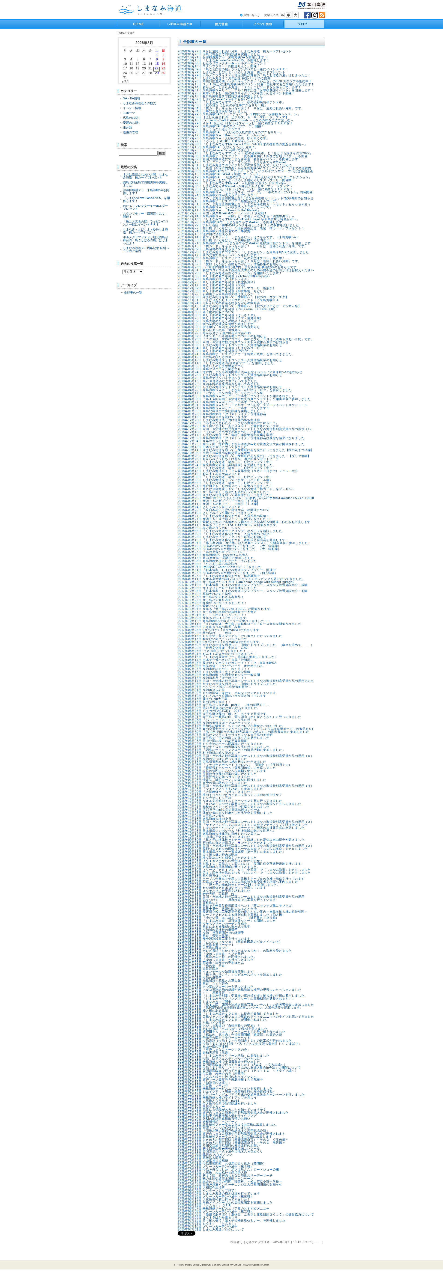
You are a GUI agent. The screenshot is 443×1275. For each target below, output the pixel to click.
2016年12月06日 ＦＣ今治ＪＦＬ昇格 (204, 797)
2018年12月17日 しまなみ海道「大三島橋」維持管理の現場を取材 (225, 435)
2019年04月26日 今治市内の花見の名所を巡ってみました (219, 384)
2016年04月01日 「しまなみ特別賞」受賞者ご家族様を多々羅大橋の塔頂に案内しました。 (243, 995)
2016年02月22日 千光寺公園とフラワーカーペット (214, 1037)
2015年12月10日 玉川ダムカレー (201, 1106)
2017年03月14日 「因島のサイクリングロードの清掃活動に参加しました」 (231, 750)
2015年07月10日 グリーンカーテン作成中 (208, 1226)
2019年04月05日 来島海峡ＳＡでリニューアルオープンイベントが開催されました (236, 396)
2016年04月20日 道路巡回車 (198, 968)
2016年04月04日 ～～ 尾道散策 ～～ (206, 992)
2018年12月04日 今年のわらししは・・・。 (209, 441)
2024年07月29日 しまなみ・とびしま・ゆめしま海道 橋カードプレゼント (231, 72)
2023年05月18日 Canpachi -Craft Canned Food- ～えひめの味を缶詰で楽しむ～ (236, 120)
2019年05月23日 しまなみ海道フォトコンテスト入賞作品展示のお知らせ (230, 375)
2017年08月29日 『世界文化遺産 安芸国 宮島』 (214, 648)
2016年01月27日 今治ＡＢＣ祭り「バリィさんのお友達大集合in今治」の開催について (239, 1067)
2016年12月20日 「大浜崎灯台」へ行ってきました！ (216, 792)
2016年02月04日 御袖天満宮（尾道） (204, 1052)
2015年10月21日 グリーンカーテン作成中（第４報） (216, 1166)
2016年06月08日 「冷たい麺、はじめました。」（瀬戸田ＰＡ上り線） (228, 917)
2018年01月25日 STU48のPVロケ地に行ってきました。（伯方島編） (228, 573)
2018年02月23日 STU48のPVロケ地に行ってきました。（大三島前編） (229, 549)
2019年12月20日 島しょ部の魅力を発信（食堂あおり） (217, 282)
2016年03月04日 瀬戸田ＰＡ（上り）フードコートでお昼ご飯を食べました (231, 1031)
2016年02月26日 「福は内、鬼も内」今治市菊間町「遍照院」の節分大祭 (230, 1034)
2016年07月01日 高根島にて (198, 902)
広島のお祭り (132, 117)
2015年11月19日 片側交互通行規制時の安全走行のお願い (219, 1145)
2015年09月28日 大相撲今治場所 (201, 1187)
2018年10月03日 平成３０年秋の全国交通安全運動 (214, 453)
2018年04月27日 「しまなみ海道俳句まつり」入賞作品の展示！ (223, 516)
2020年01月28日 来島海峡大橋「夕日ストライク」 (214, 279)
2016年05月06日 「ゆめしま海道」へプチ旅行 (211, 953)
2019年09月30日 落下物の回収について (206, 312)
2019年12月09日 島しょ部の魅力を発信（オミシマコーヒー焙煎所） (227, 288)
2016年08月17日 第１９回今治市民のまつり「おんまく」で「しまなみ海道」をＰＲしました (244, 872)
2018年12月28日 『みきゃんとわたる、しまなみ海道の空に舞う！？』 (228, 423)
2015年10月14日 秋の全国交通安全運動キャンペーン (216, 1178)
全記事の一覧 (133, 292)
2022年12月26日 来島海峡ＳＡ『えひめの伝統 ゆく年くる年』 (223, 138)
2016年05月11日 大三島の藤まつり (203, 947)
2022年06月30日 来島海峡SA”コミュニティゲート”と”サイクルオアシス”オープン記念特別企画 (245, 171)
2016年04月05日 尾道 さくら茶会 (203, 983)
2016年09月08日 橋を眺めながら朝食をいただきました (217, 857)
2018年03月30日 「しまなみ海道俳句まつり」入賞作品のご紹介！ (225, 534)
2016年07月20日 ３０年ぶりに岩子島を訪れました (214, 890)
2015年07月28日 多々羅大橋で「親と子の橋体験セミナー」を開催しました (231, 1220)
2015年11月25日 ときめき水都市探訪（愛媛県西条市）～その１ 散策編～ (231, 1142)
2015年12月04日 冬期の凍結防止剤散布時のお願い (214, 1118)
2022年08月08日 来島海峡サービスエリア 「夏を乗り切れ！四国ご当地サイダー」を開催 (243, 156)
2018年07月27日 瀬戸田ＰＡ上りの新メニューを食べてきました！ (225, 486)
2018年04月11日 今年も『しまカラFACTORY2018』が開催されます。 (228, 525)
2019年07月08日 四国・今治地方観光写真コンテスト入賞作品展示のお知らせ (233, 342)
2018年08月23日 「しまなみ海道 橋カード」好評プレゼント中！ (225, 468)
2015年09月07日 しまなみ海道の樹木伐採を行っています (219, 1193)
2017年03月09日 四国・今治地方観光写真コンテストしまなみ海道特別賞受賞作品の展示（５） (246, 756)
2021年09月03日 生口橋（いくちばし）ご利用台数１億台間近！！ (225, 240)
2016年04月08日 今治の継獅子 (200, 977)
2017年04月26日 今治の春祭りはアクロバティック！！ (217, 723)
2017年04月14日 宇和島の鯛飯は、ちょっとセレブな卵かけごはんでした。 (231, 726)
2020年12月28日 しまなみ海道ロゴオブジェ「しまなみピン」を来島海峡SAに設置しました (243, 252)
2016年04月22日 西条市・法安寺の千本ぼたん (211, 962)
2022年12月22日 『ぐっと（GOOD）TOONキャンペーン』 (220, 141)
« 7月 (125, 81)
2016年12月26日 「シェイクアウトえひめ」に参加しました (220, 789)
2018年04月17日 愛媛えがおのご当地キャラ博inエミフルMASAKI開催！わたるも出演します (244, 522)
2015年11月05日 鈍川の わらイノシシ (205, 1154)
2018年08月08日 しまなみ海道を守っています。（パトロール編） (225, 480)
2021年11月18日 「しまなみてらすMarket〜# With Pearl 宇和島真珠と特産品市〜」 (238, 219)
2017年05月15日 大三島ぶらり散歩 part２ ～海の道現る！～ (223, 705)
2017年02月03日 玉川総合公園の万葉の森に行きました (217, 774)
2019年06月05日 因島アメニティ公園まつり (209, 369)
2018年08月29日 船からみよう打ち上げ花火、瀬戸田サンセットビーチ (228, 459)
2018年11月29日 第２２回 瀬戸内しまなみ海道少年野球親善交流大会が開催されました (241, 444)
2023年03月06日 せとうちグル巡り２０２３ (209, 129)
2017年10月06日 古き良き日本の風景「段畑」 (211, 627)
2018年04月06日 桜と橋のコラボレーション (209, 528)
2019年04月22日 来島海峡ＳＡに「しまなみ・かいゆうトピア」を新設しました (235, 390)
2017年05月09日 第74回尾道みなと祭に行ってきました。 (219, 708)
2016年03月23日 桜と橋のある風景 (203, 1010)
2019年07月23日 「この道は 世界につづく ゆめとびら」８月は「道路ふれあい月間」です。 (246, 339)
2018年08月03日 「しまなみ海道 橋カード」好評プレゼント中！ (225, 483)
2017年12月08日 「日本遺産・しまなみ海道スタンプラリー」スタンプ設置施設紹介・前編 (243, 591)
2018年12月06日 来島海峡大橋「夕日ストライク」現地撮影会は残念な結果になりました (241, 438)
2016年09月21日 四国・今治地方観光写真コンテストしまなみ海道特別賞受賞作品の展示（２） (246, 845)
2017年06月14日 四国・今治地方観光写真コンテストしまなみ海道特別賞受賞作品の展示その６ (246, 681)
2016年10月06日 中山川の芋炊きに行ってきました (214, 836)
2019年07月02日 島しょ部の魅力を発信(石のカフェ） (216, 351)
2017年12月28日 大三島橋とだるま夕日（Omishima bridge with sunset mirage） (237, 582)
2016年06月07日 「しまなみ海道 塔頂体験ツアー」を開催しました (227, 920)
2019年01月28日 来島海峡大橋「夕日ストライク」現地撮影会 (222, 414)
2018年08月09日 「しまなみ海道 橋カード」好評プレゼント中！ (225, 477)
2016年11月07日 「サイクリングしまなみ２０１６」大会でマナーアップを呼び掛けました (243, 824)
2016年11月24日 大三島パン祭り (201, 815)
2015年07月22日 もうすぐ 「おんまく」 (208, 1223)
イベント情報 (132, 108)
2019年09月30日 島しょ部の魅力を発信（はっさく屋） (217, 315)
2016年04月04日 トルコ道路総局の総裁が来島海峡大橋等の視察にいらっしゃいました (239, 989)
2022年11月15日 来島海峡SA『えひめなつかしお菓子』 (218, 147)
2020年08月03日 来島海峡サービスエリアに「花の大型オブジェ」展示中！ (231, 258)
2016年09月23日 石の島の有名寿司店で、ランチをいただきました (225, 842)
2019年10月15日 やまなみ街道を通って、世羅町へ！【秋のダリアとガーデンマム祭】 (239, 306)
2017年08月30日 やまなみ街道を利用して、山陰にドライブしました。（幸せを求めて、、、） (246, 645)
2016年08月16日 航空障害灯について (204, 875)
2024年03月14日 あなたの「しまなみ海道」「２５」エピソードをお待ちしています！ (239, 87)
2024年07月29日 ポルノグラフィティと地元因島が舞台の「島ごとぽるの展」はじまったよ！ (244, 75)
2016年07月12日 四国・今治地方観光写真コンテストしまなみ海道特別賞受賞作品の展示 (241, 896)
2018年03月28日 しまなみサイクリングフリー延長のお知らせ (222, 537)
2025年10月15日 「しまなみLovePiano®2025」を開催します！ (223, 60)
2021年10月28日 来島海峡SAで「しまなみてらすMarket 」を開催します (230, 222)
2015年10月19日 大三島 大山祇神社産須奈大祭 (212, 1172)
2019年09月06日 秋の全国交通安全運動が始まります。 (217, 324)
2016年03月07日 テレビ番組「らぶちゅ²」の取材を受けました (222, 1028)
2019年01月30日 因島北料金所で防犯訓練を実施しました (219, 411)
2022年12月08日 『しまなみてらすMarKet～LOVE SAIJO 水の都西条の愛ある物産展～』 (243, 144)
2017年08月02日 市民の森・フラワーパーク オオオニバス (220, 666)
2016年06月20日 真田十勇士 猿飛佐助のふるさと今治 (217, 908)
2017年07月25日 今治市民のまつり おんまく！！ (214, 669)
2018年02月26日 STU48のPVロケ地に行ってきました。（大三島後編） (229, 546)
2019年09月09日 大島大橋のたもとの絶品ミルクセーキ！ (219, 321)
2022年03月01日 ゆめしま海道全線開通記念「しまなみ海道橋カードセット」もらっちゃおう (244, 204)
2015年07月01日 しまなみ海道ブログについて (211, 1229)
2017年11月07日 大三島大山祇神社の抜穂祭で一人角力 (217, 612)
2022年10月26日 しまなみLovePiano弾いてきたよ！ (215, 150)
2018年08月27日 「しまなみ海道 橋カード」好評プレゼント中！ (225, 462)
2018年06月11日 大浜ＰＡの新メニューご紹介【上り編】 (219, 504)
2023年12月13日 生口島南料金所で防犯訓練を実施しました (220, 96)
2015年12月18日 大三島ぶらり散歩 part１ (209, 1100)
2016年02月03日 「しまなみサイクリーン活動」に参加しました (223, 1055)
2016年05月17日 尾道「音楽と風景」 (204, 935)
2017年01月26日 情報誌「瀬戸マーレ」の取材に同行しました (222, 780)
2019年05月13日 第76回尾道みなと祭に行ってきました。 (219, 381)
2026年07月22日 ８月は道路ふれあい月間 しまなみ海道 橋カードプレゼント (235, 51)
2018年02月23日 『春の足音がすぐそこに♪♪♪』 (212, 552)
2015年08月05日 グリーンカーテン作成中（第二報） (216, 1211)
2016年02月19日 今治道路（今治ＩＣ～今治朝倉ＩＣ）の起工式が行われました (235, 1040)
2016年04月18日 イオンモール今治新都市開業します (216, 971)
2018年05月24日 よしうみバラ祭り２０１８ (209, 507)
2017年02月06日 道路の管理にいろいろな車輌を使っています (222, 771)
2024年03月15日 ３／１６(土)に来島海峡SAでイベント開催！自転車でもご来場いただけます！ (246, 84)
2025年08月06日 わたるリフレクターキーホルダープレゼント (222, 63)
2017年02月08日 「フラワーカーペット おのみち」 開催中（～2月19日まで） (235, 765)
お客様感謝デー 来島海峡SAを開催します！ (146, 191)
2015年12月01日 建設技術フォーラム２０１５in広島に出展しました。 (228, 1124)
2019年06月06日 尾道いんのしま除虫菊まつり (211, 366)
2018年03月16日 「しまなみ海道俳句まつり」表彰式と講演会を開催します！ (233, 540)
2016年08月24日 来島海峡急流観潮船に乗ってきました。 (219, 866)
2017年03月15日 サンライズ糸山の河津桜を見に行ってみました (223, 747)
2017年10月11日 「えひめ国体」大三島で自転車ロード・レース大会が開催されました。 (241, 624)
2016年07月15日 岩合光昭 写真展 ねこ (208, 893)
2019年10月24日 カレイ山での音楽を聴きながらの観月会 (219, 303)
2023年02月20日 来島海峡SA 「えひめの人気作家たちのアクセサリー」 (230, 132)
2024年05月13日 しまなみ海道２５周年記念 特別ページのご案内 (224, 78)
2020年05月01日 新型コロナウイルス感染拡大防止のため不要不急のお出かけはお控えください (246, 270)
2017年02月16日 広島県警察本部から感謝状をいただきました (222, 762)
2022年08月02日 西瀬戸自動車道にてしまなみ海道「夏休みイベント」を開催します (238, 159)
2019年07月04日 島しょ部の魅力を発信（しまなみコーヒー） (222, 348)
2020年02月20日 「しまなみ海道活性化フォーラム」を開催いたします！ (230, 273)
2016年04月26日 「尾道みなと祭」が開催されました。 (217, 956)
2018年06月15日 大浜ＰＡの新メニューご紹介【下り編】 (219, 501)
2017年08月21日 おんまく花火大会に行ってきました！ (217, 654)
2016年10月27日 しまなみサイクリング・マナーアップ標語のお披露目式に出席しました (241, 827)
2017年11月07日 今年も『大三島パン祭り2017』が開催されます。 (225, 609)
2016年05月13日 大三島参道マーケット (206, 944)
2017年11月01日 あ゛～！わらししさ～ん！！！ (212, 615)
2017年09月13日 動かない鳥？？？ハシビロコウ (212, 639)
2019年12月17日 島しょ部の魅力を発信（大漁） (212, 285)
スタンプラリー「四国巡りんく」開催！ (145, 215)
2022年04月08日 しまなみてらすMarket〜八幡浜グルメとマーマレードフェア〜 (235, 186)
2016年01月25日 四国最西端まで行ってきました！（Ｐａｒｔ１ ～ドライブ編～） (238, 1070)
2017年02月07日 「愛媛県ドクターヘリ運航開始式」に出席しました (227, 768)
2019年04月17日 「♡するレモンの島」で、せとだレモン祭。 (222, 393)
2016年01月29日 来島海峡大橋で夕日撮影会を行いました (219, 1061)
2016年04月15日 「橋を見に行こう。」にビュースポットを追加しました (230, 974)
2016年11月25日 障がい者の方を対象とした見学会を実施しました (225, 812)
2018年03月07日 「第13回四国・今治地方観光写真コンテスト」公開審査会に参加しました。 (244, 543)
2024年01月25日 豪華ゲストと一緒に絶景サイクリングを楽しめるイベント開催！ (236, 93)
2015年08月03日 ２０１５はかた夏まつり (208, 1217)
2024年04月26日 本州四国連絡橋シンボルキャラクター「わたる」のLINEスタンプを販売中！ (245, 81)
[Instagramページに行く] (314, 15)
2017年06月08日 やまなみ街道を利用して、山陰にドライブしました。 (228, 684)
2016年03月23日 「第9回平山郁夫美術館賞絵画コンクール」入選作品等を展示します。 (240, 1007)
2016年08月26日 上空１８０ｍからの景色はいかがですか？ (220, 860)
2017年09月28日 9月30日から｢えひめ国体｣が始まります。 (220, 630)
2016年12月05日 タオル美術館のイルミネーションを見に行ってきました (230, 800)
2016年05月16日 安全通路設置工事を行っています (214, 938)
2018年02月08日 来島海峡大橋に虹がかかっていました (217, 561)
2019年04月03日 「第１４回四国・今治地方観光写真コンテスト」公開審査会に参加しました (244, 399)
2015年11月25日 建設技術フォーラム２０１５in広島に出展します (225, 1136)
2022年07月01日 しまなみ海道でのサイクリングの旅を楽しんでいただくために (235, 165)
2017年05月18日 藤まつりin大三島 (202, 699)
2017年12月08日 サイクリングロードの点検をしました (217, 588)
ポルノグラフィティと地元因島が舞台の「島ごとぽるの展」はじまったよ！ (145, 240)
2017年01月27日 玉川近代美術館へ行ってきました (214, 777)
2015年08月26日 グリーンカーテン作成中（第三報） (216, 1196)
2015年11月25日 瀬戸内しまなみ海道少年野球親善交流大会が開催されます (231, 1133)
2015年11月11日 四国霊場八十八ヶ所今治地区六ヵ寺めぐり (220, 1151)
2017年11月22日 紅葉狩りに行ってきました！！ (212, 603)
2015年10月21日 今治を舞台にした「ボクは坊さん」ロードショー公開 (228, 1169)
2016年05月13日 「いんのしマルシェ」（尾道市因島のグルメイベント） (230, 941)
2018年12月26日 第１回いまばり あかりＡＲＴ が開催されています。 (230, 426)
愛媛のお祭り (132, 122)
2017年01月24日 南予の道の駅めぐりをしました (212, 783)
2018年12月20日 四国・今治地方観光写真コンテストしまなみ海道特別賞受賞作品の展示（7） (245, 429)
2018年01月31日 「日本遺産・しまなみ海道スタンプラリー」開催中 (227, 570)
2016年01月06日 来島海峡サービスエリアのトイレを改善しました (225, 1088)
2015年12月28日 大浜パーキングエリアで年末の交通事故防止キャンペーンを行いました (241, 1094)
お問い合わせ (251, 15)
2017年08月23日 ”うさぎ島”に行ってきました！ (212, 651)
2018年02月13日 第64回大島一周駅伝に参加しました (216, 558)
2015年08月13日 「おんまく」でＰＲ (204, 1205)
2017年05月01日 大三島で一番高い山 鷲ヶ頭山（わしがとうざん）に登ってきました (239, 717)
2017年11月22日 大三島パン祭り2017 (205, 600)
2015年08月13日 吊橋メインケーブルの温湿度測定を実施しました (225, 1202)
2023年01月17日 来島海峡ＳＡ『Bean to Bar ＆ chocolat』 (223, 135)
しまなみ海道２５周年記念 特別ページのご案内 (146, 249)
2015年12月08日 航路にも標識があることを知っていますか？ (222, 1109)
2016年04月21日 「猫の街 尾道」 (203, 965)
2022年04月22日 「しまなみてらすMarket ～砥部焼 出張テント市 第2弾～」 (234, 183)
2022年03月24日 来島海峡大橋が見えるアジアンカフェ (217, 195)
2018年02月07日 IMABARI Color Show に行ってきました (221, 567)
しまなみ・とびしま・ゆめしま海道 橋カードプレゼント (145, 231)
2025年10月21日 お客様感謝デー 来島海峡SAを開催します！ (223, 57)
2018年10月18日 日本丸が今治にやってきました (212, 447)
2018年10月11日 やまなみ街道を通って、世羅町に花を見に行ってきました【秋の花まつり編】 (246, 450)
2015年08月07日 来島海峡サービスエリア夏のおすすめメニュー (223, 1208)
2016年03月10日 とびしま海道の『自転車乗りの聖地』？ (219, 1025)
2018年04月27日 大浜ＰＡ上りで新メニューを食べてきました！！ (225, 519)
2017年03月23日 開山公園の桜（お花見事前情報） (214, 741)
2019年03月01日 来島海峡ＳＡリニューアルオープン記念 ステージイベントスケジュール (243, 405)
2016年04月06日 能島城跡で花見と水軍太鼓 (209, 980)
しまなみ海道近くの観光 (139, 103)
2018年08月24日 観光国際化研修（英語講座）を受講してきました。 (227, 465)
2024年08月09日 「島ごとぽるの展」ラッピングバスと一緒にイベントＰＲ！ (233, 69)
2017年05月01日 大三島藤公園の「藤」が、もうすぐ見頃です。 (223, 714)
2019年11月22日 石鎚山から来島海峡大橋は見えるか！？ (219, 294)
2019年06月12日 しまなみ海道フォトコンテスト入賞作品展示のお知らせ (230, 360)
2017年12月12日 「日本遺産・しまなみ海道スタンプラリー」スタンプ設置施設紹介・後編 (243, 585)
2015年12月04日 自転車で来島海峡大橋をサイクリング (217, 1115)
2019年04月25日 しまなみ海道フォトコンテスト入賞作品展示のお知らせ (230, 387)
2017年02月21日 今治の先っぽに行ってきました (212, 759)
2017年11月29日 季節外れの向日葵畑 (204, 594)
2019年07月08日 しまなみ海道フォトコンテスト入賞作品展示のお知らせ (230, 345)
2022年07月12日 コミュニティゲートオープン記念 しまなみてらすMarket (232, 162)
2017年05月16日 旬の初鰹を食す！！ (204, 702)
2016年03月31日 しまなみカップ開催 (204, 1001)
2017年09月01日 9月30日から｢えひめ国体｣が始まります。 (220, 642)
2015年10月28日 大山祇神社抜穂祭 (203, 1160)
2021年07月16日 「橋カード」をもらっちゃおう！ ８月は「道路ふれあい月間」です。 (243, 246)
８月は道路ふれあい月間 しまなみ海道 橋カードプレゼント (145, 176)
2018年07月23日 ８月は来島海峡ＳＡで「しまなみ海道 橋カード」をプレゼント (236, 489)
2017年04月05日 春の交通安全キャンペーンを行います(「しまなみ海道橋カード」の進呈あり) (245, 729)
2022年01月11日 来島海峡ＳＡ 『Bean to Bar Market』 (219, 210)
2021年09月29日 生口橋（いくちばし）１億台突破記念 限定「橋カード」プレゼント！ (241, 228)
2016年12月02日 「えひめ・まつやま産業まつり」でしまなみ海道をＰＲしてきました (239, 803)
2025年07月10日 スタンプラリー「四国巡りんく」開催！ (219, 66)
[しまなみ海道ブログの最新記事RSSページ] (322, 15)
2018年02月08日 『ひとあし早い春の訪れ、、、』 (214, 564)
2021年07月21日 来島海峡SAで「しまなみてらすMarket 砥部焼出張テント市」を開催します (244, 243)
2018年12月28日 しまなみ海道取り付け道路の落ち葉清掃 (219, 420)
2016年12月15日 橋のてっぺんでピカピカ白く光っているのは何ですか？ (230, 795)
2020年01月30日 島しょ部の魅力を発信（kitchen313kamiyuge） (225, 276)
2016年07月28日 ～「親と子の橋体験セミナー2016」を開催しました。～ (230, 884)
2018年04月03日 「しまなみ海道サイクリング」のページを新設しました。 (231, 531)
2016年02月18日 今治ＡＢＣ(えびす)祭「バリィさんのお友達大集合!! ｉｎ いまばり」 (240, 1043)
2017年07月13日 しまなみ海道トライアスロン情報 (214, 672)
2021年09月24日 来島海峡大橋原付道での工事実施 (214, 231)
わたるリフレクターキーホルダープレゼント (145, 207)
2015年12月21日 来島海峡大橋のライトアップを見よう (217, 1097)
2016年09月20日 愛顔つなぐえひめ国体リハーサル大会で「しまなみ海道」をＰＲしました (243, 848)
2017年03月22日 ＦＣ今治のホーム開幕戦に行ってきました (220, 744)
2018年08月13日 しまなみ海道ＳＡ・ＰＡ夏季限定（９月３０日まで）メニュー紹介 (238, 471)
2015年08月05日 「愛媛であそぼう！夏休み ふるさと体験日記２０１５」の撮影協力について (246, 1214)
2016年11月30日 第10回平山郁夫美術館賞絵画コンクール (219, 809)
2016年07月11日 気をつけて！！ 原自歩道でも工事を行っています (227, 899)
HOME (121, 33)
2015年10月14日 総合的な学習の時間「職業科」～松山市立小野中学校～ (230, 1181)
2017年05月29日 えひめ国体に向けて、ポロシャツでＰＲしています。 (228, 693)
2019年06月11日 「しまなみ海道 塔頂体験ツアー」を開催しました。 (227, 363)
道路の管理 (130, 132)
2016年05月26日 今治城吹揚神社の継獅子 (209, 929)
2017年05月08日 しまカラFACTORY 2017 (209, 711)
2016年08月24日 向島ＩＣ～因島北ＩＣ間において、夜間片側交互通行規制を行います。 (241, 863)
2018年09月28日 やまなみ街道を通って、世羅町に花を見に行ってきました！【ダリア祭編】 (244, 456)
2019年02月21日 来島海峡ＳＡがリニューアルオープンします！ (223, 408)
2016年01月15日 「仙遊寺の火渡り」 (204, 1082)
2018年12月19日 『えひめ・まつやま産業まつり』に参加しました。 (227, 432)
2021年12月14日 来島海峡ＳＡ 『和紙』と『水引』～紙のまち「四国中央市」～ (236, 216)
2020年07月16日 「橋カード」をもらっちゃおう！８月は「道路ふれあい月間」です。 (239, 261)
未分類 (127, 127)
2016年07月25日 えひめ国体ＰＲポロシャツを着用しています (222, 887)
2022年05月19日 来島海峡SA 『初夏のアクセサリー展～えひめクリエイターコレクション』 (245, 177)
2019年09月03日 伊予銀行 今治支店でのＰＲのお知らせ (219, 327)
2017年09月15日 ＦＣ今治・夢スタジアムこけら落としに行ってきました (230, 636)
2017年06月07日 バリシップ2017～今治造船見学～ (214, 687)
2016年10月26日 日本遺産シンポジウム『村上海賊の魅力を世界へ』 (227, 830)
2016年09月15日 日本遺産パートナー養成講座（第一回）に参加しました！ (231, 851)
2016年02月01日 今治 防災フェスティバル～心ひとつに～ (220, 1058)
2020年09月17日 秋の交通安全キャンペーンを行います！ (219, 255)
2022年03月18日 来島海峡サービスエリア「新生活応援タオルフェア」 (228, 201)
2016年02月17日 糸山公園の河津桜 (203, 1046)
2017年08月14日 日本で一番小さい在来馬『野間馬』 (216, 660)
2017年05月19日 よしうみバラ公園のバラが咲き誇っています (222, 696)
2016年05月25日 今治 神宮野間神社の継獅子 (211, 932)
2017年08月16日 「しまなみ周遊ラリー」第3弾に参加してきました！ (228, 657)
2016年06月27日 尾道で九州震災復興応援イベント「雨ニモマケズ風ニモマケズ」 (236, 905)
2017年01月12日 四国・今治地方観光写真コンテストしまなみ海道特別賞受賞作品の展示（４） (246, 786)
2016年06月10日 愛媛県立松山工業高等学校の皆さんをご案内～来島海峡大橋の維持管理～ (243, 911)
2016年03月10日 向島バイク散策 (201, 1022)
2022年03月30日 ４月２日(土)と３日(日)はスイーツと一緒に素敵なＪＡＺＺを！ (235, 189)
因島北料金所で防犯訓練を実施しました (145, 184)
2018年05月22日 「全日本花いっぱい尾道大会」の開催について (223, 510)
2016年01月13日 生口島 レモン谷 (203, 1085)
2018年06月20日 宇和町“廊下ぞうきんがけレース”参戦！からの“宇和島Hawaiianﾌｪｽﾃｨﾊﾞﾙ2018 (246, 498)
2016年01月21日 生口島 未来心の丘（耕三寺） (212, 1073)
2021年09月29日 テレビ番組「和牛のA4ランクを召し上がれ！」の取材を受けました (238, 225)
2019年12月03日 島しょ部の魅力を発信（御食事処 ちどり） (222, 291)
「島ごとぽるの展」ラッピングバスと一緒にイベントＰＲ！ (145, 223)
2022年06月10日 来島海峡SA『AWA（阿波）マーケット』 (220, 174)
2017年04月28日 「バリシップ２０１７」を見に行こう (217, 720)
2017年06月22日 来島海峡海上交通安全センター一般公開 (219, 675)
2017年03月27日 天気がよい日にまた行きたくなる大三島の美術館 (225, 735)
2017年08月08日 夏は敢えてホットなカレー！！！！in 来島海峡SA (227, 663)
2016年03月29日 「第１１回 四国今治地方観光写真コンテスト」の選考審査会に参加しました (246, 1004)
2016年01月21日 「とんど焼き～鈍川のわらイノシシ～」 (219, 1076)
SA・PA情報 (131, 98)
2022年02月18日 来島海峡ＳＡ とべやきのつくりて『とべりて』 (225, 207)
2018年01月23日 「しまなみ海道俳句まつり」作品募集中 (219, 576)
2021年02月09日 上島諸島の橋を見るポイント (211, 249)
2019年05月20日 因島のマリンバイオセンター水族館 (216, 378)
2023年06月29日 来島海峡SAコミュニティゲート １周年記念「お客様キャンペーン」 (239, 114)
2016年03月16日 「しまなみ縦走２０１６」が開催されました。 (223, 1019)
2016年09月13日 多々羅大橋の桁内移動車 (208, 854)
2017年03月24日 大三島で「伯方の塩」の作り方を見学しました (223, 738)
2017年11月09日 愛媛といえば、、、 (204, 606)
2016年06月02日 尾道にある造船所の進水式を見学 (214, 926)
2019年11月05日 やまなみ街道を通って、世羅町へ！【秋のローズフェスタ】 (233, 297)
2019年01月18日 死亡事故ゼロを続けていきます (212, 417)
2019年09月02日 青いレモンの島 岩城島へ (209, 330)
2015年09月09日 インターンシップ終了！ (208, 1190)
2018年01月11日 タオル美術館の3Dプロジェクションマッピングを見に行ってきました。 (241, 579)
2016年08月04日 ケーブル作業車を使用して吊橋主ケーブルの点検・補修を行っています (241, 878)
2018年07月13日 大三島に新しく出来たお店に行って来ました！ (223, 492)
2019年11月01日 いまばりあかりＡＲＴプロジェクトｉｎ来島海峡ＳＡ (228, 300)
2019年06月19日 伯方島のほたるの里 (204, 357)
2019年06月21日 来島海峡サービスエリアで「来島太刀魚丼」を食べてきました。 (236, 354)
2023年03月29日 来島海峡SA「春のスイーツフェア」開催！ (221, 126)
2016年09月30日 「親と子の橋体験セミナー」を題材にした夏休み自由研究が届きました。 (243, 839)
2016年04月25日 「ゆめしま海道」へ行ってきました (216, 959)
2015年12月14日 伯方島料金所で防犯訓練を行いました (217, 1103)
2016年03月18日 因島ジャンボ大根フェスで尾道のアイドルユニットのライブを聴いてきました (246, 1016)
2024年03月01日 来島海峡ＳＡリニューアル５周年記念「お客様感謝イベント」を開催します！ (246, 90)
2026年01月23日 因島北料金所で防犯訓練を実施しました (219, 54)
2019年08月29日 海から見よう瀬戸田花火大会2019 (214, 333)
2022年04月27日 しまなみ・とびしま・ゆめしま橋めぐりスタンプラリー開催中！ (236, 180)
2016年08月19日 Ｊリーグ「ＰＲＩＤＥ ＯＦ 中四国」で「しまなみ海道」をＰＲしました (244, 869)
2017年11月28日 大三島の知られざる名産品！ (211, 597)
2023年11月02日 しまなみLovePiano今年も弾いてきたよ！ (220, 99)
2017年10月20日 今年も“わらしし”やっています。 (213, 618)
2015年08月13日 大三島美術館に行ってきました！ (214, 1199)
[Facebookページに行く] (307, 15)
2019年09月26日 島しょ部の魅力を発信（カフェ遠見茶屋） (220, 318)
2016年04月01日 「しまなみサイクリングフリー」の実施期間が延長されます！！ (236, 998)
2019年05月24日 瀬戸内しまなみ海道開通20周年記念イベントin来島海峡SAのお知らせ (240, 372)
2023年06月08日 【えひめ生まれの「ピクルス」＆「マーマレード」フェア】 (233, 117)
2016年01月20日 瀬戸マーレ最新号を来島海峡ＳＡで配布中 (220, 1079)
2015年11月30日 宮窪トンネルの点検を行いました (214, 1127)
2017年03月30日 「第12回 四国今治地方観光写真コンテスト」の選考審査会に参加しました (243, 732)
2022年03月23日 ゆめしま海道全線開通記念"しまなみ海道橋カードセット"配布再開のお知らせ (245, 198)
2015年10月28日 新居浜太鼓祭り (201, 1157)
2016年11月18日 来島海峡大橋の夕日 (204, 818)
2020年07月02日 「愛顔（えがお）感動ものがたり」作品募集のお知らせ (230, 264)
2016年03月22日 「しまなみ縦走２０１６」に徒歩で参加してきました (228, 1013)
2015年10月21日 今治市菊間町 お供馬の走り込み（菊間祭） (222, 1163)
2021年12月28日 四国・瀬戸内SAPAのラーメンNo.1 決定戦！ (222, 213)
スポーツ (129, 113)
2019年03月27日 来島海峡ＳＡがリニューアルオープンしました (223, 402)
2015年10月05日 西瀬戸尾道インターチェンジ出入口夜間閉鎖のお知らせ (230, 1184)
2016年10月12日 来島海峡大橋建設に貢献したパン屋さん (219, 833)
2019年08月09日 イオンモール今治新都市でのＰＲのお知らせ (222, 336)
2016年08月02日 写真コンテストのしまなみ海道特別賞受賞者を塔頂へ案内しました (238, 881)
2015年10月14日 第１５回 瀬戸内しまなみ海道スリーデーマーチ (225, 1175)
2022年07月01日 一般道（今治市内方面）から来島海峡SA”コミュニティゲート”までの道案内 (244, 168)
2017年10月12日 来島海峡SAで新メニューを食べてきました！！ (224, 621)
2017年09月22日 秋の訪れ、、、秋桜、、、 (209, 633)
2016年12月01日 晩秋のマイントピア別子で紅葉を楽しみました (223, 806)
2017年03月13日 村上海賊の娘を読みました (209, 753)
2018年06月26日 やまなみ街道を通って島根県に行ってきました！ (225, 495)
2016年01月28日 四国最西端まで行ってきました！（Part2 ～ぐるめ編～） (232, 1064)
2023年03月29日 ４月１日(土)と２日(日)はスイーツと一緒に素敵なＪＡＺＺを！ (235, 123)
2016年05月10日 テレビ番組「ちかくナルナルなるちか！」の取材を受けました (235, 950)
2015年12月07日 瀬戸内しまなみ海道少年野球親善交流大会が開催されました (233, 1112)
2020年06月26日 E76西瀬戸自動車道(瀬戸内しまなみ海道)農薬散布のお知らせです (237, 267)
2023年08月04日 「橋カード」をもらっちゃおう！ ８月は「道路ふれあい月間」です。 (241, 108)
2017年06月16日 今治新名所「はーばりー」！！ (212, 678)
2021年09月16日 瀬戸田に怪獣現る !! (204, 234)
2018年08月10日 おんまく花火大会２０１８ (209, 474)
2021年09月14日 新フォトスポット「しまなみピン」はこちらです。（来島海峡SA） (238, 237)
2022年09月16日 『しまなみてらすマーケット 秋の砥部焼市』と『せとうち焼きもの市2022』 (245, 153)
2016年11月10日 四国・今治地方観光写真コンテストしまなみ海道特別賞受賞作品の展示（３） (246, 821)
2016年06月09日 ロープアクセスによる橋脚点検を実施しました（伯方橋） (231, 914)
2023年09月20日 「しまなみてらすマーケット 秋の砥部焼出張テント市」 (231, 102)
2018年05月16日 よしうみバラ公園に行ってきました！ (217, 513)
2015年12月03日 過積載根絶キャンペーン (208, 1121)
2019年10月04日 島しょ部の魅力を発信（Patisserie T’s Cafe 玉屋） (227, 309)
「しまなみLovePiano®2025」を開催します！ (146, 199)
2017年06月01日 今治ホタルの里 (201, 690)
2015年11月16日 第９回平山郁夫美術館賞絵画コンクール (219, 1148)
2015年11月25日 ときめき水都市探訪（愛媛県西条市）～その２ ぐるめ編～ (233, 1139)
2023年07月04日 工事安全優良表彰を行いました (212, 111)
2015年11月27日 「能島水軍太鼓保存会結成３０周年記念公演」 (223, 1130)
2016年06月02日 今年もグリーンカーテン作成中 (212, 923)
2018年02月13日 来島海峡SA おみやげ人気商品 (213, 555)
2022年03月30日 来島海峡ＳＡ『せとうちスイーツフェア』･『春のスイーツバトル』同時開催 (245, 192)
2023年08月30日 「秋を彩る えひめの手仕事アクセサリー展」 (222, 105)
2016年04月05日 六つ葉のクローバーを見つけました (216, 986)
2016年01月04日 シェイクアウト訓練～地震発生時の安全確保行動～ (227, 1091)
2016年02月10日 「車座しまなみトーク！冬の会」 (214, 1049)
